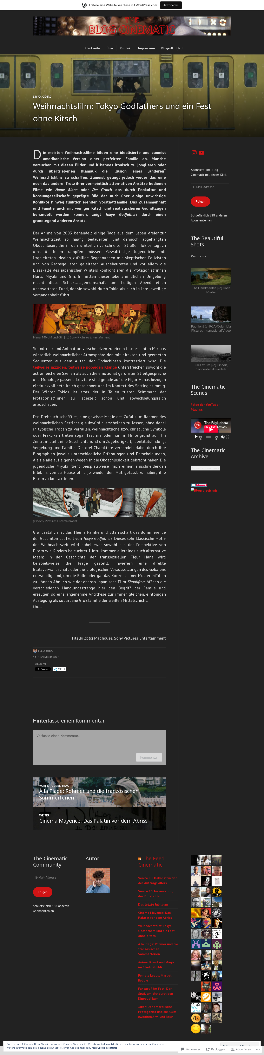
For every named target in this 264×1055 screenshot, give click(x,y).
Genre (46, 96)
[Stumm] (223, 437)
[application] (211, 429)
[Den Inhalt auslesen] (139, 858)
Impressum (146, 48)
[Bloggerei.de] (199, 485)
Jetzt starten (171, 5)
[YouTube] (201, 152)
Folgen (200, 201)
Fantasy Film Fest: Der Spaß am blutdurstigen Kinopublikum (155, 993)
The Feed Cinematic (151, 861)
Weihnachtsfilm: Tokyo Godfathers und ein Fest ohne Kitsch (156, 931)
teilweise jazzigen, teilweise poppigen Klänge (75, 367)
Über (109, 48)
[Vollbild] (227, 437)
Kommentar (149, 757)
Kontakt (126, 48)
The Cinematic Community (50, 861)
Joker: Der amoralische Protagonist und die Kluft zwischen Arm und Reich (157, 1012)
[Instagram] (194, 152)
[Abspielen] (196, 437)
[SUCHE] (179, 48)
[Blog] (204, 490)
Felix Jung (45, 650)
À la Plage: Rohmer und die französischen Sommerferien (158, 949)
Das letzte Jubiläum (153, 904)
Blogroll (167, 48)
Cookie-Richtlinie (107, 1047)
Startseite (92, 48)
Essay (37, 96)
